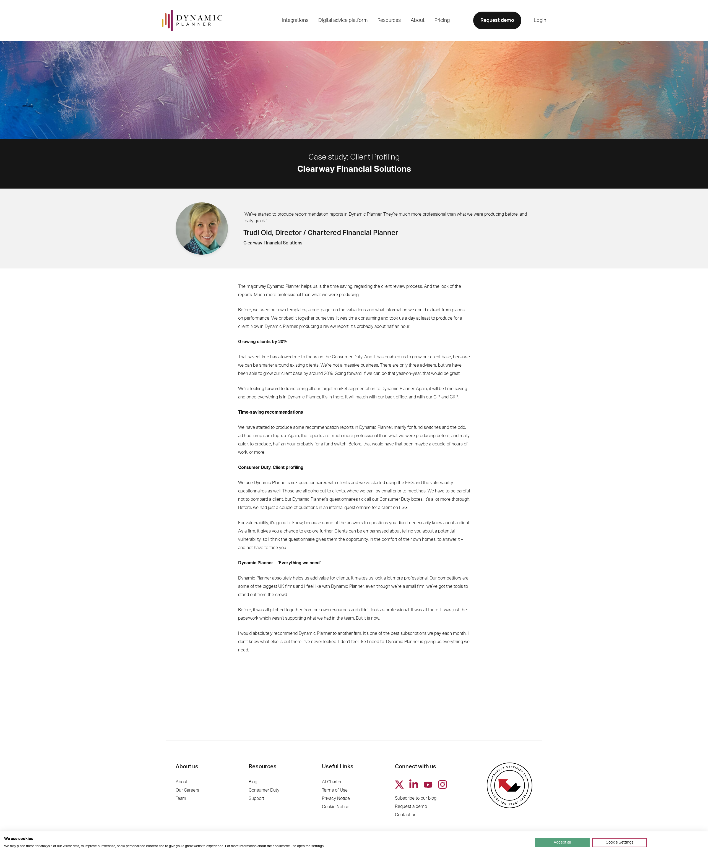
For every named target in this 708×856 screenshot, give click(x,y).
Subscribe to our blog (415, 798)
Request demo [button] (497, 20)
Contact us (405, 815)
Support (256, 798)
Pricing (442, 20)
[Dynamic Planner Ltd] (192, 20)
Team (181, 798)
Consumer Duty (264, 790)
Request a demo (411, 806)
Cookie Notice (335, 807)
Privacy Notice (336, 798)
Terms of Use (335, 790)
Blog (253, 782)
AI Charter (332, 782)
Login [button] (540, 20)
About (182, 782)
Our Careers (187, 790)
